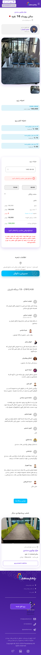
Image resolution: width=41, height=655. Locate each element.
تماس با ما (31, 592)
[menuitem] (20, 585)
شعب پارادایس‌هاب (30, 585)
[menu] (20, 589)
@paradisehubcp (27, 629)
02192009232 (7, 5)
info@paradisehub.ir (26, 619)
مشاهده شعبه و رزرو (20, 563)
